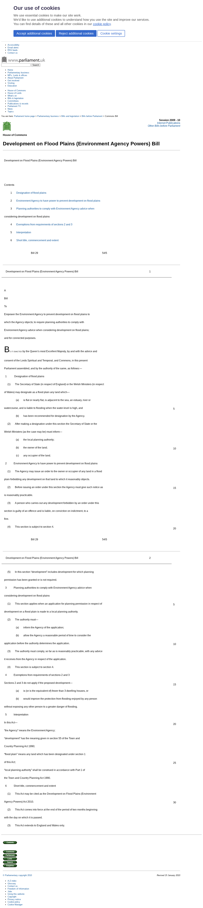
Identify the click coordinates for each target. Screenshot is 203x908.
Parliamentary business (18, 72)
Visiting (11, 83)
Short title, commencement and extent (37, 240)
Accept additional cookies (34, 33)
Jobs (10, 891)
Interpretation (23, 232)
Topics (11, 111)
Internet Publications (168, 123)
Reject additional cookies (76, 33)
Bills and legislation (70, 116)
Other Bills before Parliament (164, 125)
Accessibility (13, 45)
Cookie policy (14, 902)
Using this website (16, 894)
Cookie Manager (15, 904)
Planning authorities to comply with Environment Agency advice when (55, 208)
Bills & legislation (15, 98)
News (10, 109)
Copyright (12, 896)
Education (12, 86)
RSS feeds (13, 50)
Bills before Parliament (92, 116)
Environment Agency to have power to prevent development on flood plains (58, 200)
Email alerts (13, 47)
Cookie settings (111, 33)
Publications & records (18, 103)
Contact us (13, 53)
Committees (13, 101)
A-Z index (12, 881)
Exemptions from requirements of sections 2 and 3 (44, 224)
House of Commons (17, 90)
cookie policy (102, 24)
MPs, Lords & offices (17, 75)
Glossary (12, 883)
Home (10, 70)
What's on (12, 96)
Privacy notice (14, 899)
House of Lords (15, 93)
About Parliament (15, 78)
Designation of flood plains (31, 192)
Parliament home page (24, 116)
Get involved (13, 80)
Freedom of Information (18, 889)
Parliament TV (14, 106)
